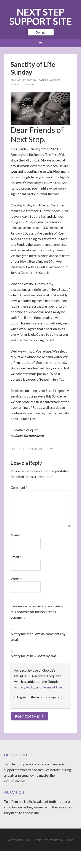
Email (16, 557)
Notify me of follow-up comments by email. (38, 636)
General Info (36, 448)
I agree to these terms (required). (40, 697)
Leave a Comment (22, 84)
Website (17, 578)
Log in (69, 839)
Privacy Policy (24, 687)
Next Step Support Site (40, 16)
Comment (19, 487)
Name (16, 535)
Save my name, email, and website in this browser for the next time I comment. (37, 611)
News (50, 448)
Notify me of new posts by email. (35, 656)
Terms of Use (52, 687)
